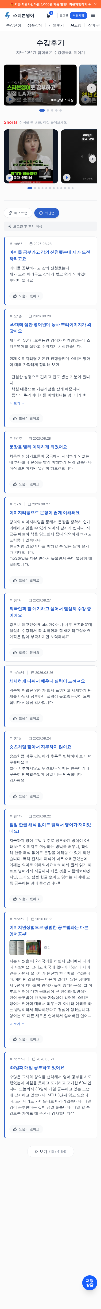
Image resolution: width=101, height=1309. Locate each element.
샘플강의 (34, 25)
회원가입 (78, 15)
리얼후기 (56, 25)
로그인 (64, 15)
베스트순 (20, 213)
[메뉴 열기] (93, 15)
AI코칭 (75, 25)
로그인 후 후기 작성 (27, 226)
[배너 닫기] (95, 4)
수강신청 (13, 25)
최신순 (49, 213)
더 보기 (14, 403)
